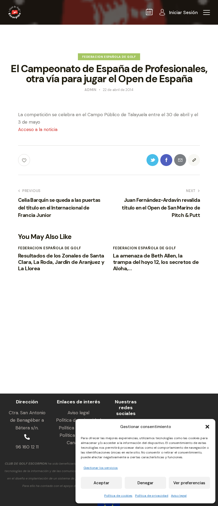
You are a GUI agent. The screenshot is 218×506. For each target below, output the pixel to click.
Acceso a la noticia (37, 129)
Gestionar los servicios (100, 468)
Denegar (145, 483)
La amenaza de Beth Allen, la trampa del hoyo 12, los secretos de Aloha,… (156, 262)
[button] (207, 426)
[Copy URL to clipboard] (194, 160)
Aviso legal (179, 496)
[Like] (24, 160)
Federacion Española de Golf (109, 57)
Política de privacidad (151, 496)
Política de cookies (118, 496)
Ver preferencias (189, 483)
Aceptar (101, 483)
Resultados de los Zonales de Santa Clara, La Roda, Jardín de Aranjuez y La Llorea (61, 262)
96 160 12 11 (27, 447)
